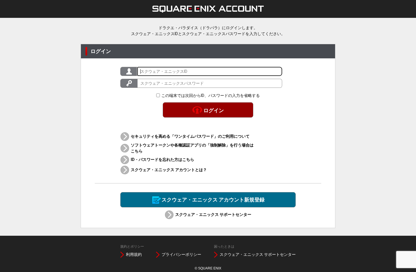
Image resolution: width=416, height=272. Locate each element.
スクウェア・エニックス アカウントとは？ (169, 169)
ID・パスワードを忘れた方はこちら (162, 159)
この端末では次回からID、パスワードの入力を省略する (210, 95)
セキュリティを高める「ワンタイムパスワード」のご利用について (190, 136)
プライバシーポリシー (181, 254)
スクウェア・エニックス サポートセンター (213, 214)
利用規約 (134, 254)
